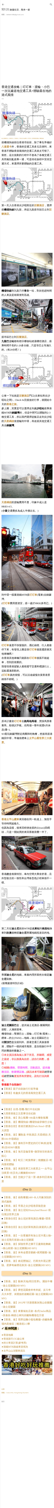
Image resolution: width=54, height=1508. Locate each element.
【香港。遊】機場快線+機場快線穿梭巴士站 (27, 1122)
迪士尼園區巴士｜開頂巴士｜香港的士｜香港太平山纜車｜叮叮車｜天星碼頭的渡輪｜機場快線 (23, 138)
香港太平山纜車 (10, 819)
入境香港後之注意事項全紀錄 (19, 1113)
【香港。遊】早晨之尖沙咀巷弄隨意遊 (24, 1205)
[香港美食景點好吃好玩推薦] (27, 1365)
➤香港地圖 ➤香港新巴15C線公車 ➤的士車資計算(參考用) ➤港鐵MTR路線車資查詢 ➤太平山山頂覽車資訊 (15, 1343)
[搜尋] (50, 3)
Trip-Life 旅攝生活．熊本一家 (16, 9)
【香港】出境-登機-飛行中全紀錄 (21, 1109)
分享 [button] (3, 1389)
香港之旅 (12, 404)
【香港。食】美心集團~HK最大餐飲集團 (25, 1117)
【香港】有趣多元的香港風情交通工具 (24, 1093)
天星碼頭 (9, 421)
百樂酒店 (39, 205)
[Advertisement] (27, 52)
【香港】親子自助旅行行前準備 (20, 1088)
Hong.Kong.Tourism (21, 1393)
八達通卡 (7, 146)
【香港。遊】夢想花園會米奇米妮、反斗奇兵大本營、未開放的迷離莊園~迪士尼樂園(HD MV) (27, 1294)
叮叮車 (33, 594)
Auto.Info (9, 1393)
